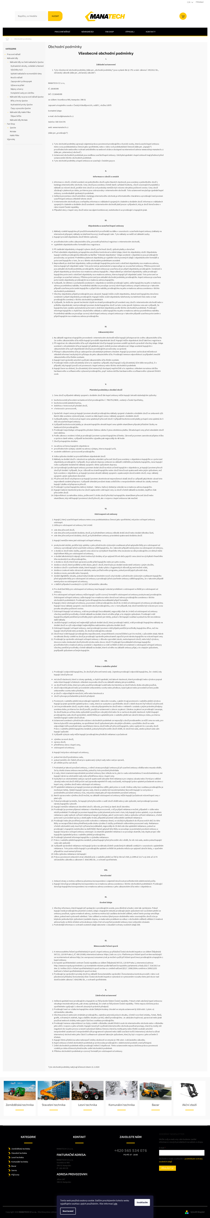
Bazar (155, 1104)
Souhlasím (142, 1202)
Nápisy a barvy (17, 89)
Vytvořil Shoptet (198, 1212)
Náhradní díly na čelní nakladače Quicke (27, 62)
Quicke (13, 127)
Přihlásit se (167, 1168)
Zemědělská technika (20, 1104)
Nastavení (68, 1211)
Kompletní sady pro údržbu (22, 93)
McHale (13, 131)
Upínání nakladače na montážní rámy (26, 73)
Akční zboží (189, 1104)
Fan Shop (11, 124)
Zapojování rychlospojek (21, 81)
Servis (14, 1170)
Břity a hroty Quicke (19, 100)
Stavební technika (53, 1104)
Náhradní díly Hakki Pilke (20, 112)
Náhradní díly (12, 58)
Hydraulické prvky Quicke (22, 104)
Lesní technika (87, 1104)
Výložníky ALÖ (17, 69)
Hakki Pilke (14, 135)
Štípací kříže (16, 116)
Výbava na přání (17, 85)
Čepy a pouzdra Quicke (21, 108)
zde (115, 1203)
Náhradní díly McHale (19, 120)
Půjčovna (15, 1175)
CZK (189, 2)
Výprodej (11, 139)
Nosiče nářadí (16, 77)
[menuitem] (62, 32)
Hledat (55, 16)
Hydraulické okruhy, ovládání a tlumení (27, 66)
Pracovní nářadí (13, 54)
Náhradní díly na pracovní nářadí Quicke (27, 96)
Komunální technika (122, 1104)
